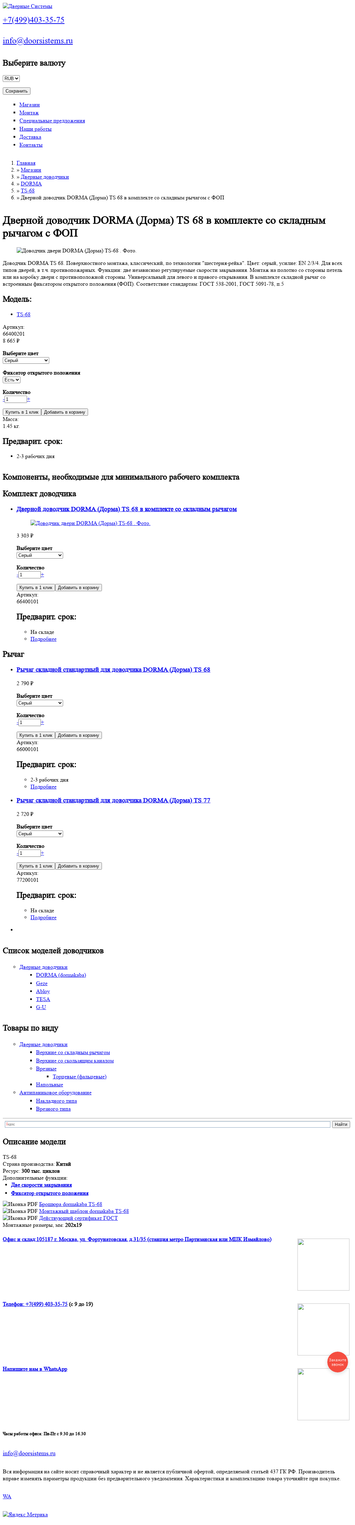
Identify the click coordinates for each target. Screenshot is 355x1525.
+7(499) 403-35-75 (47, 1304)
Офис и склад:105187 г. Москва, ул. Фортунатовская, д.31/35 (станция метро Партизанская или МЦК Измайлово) (137, 1239)
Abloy (43, 991)
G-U (41, 1007)
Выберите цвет (20, 353)
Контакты (31, 144)
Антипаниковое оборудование (55, 1092)
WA (7, 1496)
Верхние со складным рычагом (73, 1052)
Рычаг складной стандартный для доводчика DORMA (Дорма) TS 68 (113, 669)
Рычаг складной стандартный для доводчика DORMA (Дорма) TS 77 (113, 800)
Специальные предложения (52, 120)
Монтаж (29, 112)
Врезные (46, 1068)
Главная (26, 163)
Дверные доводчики (45, 176)
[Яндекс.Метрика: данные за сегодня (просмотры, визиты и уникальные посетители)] (25, 1514)
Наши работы (35, 129)
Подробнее (44, 639)
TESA (43, 999)
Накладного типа (56, 1100)
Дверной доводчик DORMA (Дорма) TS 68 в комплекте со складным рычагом (127, 509)
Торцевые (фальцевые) (79, 1076)
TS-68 (28, 190)
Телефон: (14, 1304)
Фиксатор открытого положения (41, 372)
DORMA (31, 183)
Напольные (49, 1084)
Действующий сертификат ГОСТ (78, 1218)
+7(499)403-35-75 (33, 20)
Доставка (30, 136)
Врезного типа (53, 1108)
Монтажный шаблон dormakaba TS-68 (84, 1211)
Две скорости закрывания (41, 1184)
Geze (41, 983)
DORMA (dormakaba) (61, 975)
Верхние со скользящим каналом (75, 1060)
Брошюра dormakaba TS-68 (70, 1204)
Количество (17, 392)
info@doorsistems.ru (38, 40)
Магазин (29, 104)
